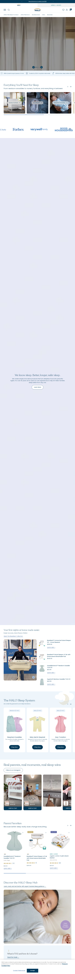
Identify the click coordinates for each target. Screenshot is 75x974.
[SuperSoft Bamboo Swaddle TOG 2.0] (42, 682)
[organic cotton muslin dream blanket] (60, 841)
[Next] (53, 1)
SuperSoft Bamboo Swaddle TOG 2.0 (58, 679)
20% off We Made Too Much (11, 14)
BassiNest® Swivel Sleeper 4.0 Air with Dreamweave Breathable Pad (37, 858)
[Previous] (22, 1)
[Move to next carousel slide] (41, 67)
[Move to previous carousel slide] (33, 67)
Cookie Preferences (19, 970)
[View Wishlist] (63, 10)
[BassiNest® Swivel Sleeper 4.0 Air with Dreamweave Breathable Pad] (42, 656)
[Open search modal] (9, 10)
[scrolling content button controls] (69, 129)
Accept (32, 970)
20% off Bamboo (25, 14)
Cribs (43, 14)
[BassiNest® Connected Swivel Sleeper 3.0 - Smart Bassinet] (42, 644)
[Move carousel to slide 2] (37, 67)
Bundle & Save (36, 14)
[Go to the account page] (67, 10)
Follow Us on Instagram (13, 770)
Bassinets (50, 14)
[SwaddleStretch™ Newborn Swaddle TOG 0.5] (42, 669)
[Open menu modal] (5, 10)
